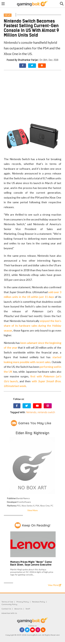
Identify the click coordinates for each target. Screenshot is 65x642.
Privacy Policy (22, 602)
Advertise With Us (9, 613)
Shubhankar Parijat (28, 60)
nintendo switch (46, 412)
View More (32, 510)
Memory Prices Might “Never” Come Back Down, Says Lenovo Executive (31, 563)
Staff (28, 609)
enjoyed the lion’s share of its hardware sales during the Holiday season (32, 325)
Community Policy (9, 604)
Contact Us (6, 609)
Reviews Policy (38, 602)
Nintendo (31, 412)
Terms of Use (7, 602)
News (8, 15)
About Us (18, 609)
